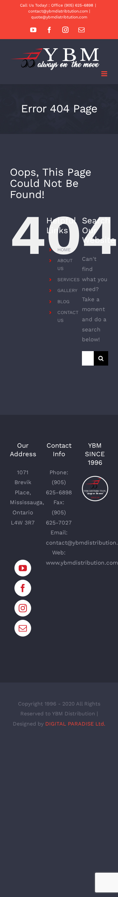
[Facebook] (22, 588)
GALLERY (67, 290)
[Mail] (22, 628)
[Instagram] (22, 608)
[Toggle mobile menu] (104, 73)
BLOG (63, 301)
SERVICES (68, 279)
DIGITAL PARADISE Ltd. (75, 724)
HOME (64, 249)
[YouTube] (22, 568)
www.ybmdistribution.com (82, 562)
